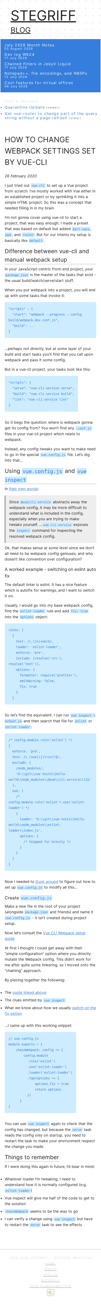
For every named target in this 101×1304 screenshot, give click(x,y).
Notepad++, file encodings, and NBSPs (45, 75)
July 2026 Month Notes (29, 46)
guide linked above (29, 992)
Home (50, 1263)
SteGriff (43, 15)
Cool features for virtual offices (38, 84)
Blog (21, 30)
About (50, 1269)
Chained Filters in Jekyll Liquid (37, 65)
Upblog (50, 1275)
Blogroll (50, 1280)
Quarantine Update (25, 107)
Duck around (46, 881)
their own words (23, 488)
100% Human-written (50, 1286)
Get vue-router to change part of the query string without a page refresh (51, 115)
